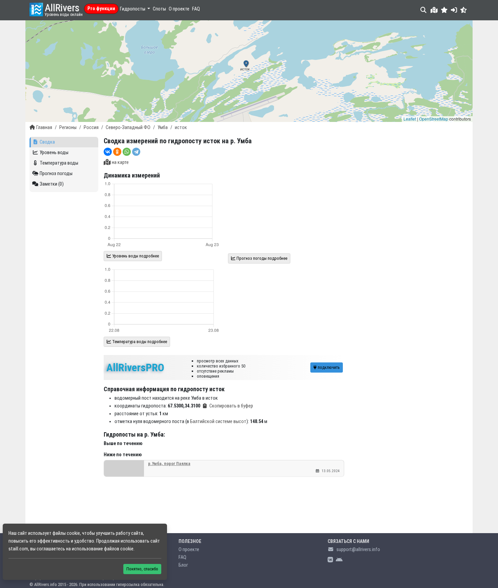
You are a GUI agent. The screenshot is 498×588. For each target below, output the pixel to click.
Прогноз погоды (56, 173)
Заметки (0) (52, 184)
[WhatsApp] (127, 152)
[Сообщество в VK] (330, 560)
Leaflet (409, 119)
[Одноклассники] (117, 152)
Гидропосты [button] (133, 9)
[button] (444, 10)
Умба (163, 127)
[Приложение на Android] (339, 560)
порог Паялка (169, 463)
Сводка (47, 142)
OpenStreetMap (433, 119)
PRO (135, 367)
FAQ (196, 9)
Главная (44, 127)
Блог (183, 565)
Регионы (68, 127)
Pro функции (101, 9)
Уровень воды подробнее (135, 255)
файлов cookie (118, 549)
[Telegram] (136, 152)
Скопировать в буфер (231, 406)
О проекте (179, 9)
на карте (120, 162)
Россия (91, 127)
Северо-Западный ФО (128, 127)
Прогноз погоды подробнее (261, 258)
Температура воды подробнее (139, 341)
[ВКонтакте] (108, 152)
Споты (159, 9)
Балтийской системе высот (218, 421)
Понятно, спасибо (142, 568)
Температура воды (59, 163)
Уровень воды (54, 152)
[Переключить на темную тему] (463, 10)
